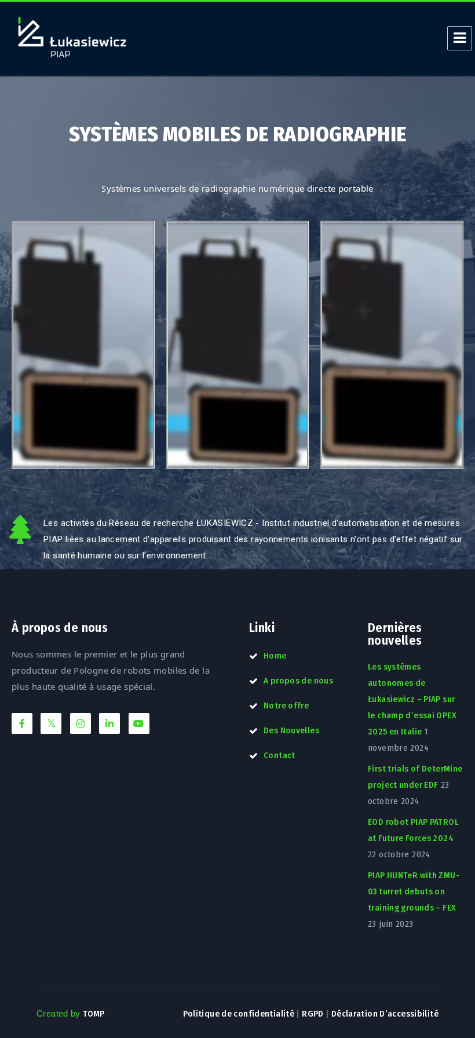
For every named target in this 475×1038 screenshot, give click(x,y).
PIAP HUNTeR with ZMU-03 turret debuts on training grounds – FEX (413, 891)
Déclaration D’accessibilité (385, 1013)
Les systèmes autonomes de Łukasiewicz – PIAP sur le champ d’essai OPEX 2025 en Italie (412, 699)
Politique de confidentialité (239, 1013)
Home (275, 655)
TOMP (94, 1013)
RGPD (313, 1013)
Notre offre (286, 705)
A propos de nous (298, 680)
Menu (459, 38)
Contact (279, 755)
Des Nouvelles (291, 730)
